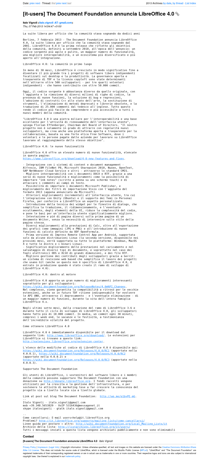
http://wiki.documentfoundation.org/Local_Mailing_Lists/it (121, 423)
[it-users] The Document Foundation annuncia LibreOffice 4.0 (98, 13)
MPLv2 (144, 450)
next (37, 3)
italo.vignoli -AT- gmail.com (55, 22)
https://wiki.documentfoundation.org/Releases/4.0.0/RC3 (66, 359)
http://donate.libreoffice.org (67, 381)
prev (32, 3)
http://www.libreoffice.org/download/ (76, 335)
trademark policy (72, 456)
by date (167, 3)
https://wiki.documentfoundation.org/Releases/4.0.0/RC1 (66, 350)
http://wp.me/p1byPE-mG (117, 396)
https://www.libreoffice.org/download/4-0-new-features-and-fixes (73, 158)
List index (190, 3)
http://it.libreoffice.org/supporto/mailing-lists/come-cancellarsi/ (92, 420)
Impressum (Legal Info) (48, 447)
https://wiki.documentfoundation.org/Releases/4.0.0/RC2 (82, 353)
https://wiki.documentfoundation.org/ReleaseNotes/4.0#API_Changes (74, 286)
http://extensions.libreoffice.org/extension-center (63, 341)
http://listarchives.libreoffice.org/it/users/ (94, 426)
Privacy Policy (29, 447)
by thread (178, 3)
